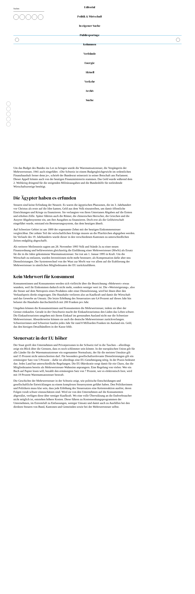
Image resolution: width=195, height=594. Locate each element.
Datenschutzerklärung (80, 559)
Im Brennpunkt (77, 511)
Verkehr (90, 81)
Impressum (75, 562)
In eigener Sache (89, 26)
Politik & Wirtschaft (89, 16)
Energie (90, 63)
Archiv (89, 91)
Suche (90, 100)
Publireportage (89, 35)
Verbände (90, 53)
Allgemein (75, 515)
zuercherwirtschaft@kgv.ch (24, 525)
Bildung (74, 518)
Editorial (89, 7)
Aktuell (89, 72)
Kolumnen (89, 44)
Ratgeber (75, 521)
